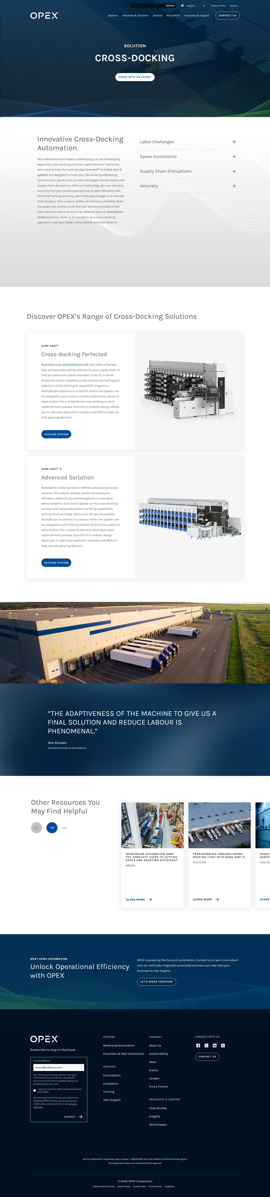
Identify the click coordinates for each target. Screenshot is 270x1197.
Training (108, 1091)
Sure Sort (92, 169)
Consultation (112, 1075)
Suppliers (169, 1186)
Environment (155, 1186)
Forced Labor (139, 1186)
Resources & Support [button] (196, 15)
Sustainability (158, 1053)
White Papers (158, 1124)
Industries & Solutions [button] (135, 15)
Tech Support (112, 1100)
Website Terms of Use (103, 1186)
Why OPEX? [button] (173, 15)
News (152, 1062)
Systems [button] (113, 15)
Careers (233, 5)
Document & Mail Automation (123, 1053)
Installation (110, 1083)
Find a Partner (158, 1086)
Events (153, 1070)
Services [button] (157, 15)
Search (170, 5)
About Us (155, 1045)
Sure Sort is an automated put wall (64, 364)
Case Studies (158, 1108)
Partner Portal (218, 5)
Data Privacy (123, 1186)
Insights (154, 1116)
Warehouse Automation (119, 1045)
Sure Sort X (49, 487)
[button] (192, 5)
